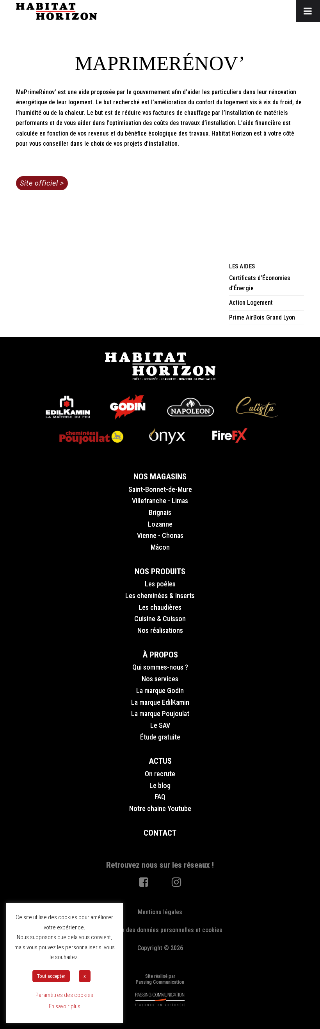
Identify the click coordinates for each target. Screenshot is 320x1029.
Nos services (160, 679)
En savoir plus (64, 1006)
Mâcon (160, 547)
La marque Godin (160, 690)
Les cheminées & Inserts (160, 595)
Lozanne (160, 524)
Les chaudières (160, 607)
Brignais (160, 512)
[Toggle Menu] (308, 11)
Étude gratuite (160, 737)
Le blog (160, 785)
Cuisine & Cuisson (160, 619)
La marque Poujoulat (160, 713)
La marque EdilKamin (160, 702)
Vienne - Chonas (160, 535)
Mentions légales (160, 912)
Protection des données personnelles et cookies (160, 930)
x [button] (85, 976)
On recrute (160, 774)
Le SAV (160, 725)
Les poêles (160, 584)
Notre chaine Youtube (160, 808)
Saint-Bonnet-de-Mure (160, 489)
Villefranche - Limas (160, 501)
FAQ (160, 797)
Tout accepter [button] (51, 976)
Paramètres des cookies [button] (64, 995)
